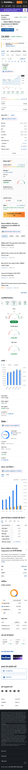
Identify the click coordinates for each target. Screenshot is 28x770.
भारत (14, 6)
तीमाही (7, 474)
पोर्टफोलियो (3, 702)
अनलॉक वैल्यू (23, 99)
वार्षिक (2, 474)
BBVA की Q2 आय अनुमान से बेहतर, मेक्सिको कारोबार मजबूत (12, 264)
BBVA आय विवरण (7, 467)
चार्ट (8, 51)
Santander (5, 639)
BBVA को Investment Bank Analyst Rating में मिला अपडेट (13, 284)
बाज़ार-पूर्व (19, 6)
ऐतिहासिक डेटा (18, 55)
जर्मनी (25, 576)
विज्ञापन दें (17, 702)
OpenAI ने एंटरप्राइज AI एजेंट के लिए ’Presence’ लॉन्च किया (10, 274)
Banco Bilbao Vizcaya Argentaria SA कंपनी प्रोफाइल (11, 549)
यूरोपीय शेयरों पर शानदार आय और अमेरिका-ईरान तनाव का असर (13, 254)
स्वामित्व (12, 55)
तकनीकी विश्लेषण (7, 298)
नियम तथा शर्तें (3, 751)
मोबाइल (3, 699)
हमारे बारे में (17, 699)
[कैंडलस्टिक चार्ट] (3, 59)
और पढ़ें (3, 562)
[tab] (7, 303)
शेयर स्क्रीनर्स (8, 6)
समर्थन (16, 705)
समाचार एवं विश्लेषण (15, 51)
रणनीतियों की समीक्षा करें (10, 46)
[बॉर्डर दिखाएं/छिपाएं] (10, 59)
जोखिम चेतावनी (4, 761)
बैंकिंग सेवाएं (24, 566)
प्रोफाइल (7, 55)
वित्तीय (24, 51)
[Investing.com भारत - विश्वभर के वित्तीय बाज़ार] (9, 2)
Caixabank (17, 639)
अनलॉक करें (17, 541)
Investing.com (4, 257)
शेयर (3, 6)
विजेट (2, 705)
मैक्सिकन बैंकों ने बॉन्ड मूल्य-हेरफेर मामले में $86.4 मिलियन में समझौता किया (13, 244)
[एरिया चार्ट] (5, 59)
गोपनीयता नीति (3, 756)
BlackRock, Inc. (6, 625)
